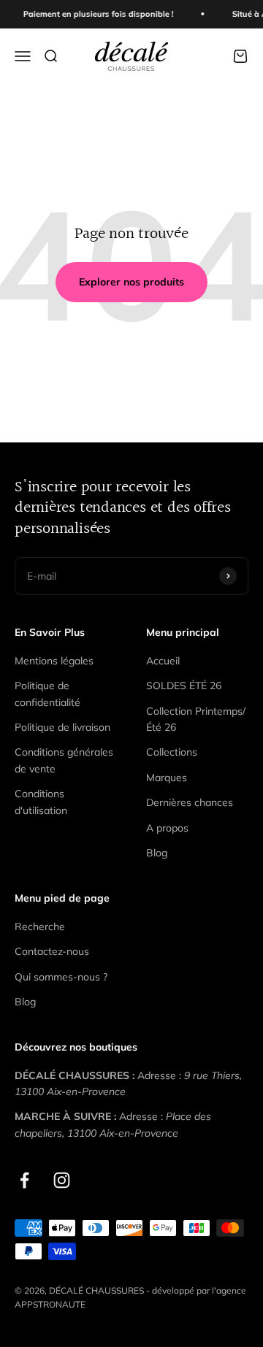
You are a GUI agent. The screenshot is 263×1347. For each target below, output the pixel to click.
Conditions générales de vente (64, 760)
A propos (167, 827)
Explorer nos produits (131, 281)
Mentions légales (54, 660)
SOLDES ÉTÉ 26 (183, 685)
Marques (166, 777)
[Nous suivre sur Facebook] (24, 1180)
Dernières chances (189, 802)
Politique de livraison (62, 727)
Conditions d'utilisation (41, 801)
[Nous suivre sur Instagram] (62, 1180)
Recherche (40, 926)
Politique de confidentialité (47, 693)
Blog (156, 852)
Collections (171, 752)
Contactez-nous (52, 951)
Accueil (163, 660)
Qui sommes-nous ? (61, 976)
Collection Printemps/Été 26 (195, 719)
